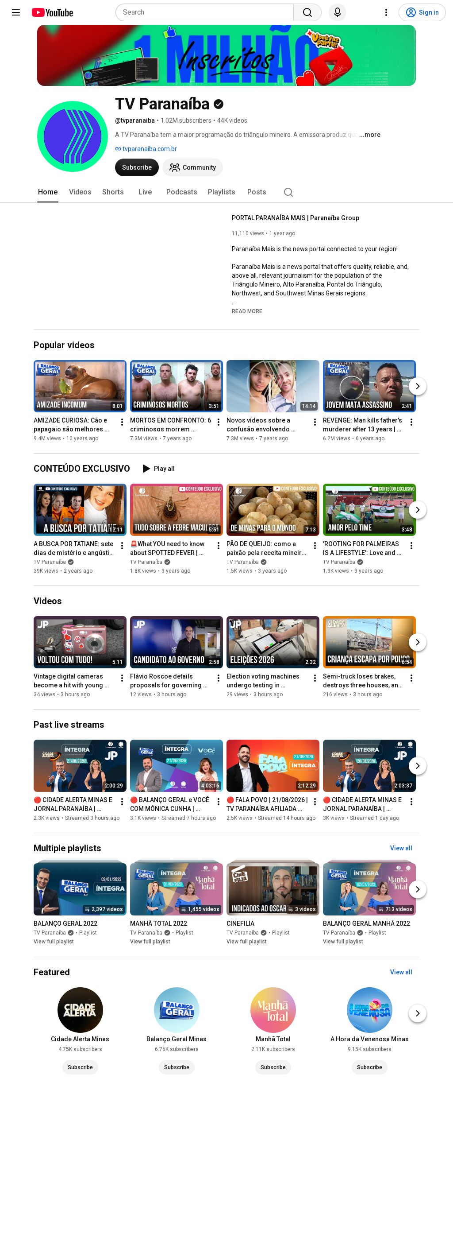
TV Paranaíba (50, 562)
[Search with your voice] (337, 12)
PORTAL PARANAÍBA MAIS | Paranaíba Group (295, 217)
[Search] (307, 12)
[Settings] (386, 12)
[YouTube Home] (52, 12)
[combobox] (207, 12)
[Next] (417, 386)
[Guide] (16, 12)
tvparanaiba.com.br (149, 148)
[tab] (47, 192)
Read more (247, 311)
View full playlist (54, 942)
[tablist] (226, 192)
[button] (247, 310)
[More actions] (122, 422)
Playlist (88, 933)
